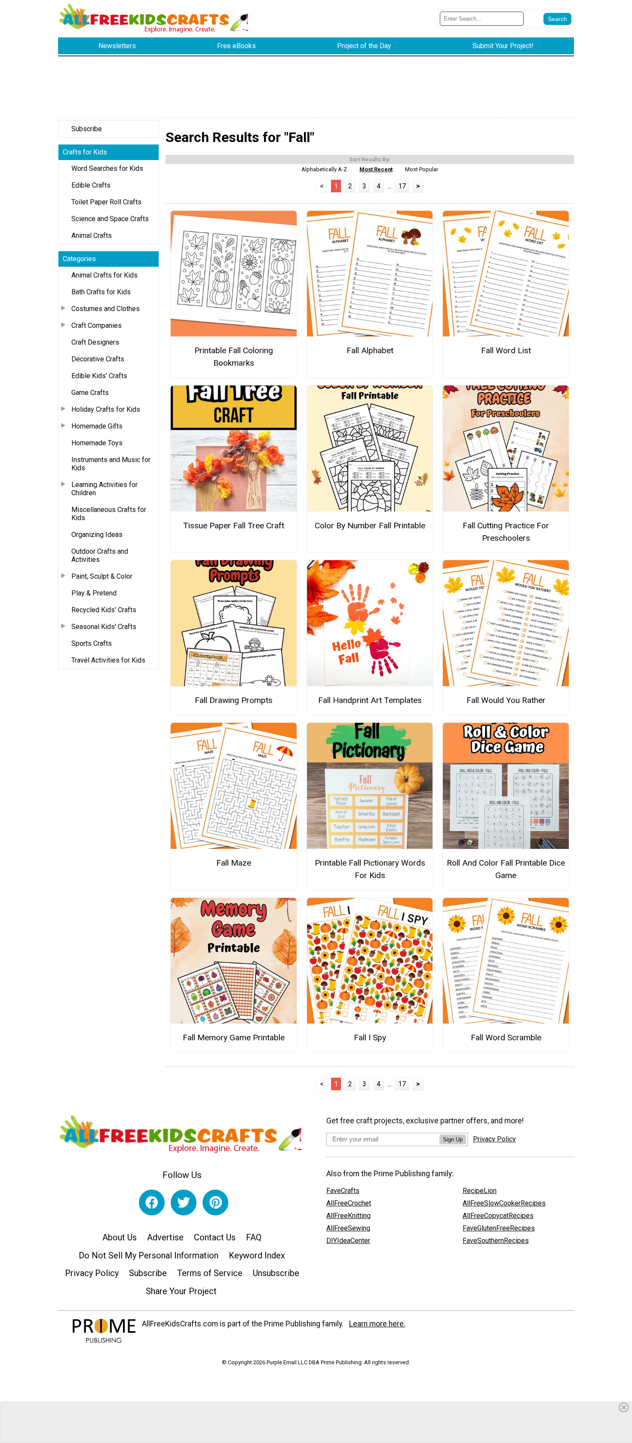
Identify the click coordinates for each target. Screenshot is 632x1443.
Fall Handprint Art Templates (370, 700)
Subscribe (86, 129)
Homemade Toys (97, 443)
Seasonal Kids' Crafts (103, 627)
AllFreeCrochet (348, 1203)
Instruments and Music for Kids (110, 464)
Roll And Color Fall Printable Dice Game (506, 869)
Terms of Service (209, 1273)
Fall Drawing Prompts (234, 700)
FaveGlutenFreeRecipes (499, 1228)
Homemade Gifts (97, 426)
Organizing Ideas (97, 534)
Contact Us (215, 1237)
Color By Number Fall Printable (370, 525)
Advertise (165, 1237)
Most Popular (421, 169)
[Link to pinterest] (215, 1202)
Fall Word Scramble (506, 1037)
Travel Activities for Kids (108, 660)
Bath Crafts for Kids (101, 292)
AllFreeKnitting (348, 1216)
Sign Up (453, 1139)
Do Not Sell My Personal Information (148, 1255)
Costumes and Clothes (105, 309)
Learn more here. (377, 1324)
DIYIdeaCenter (348, 1240)
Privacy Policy (92, 1273)
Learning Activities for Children (104, 489)
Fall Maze (233, 863)
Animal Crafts (91, 235)
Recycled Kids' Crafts (103, 610)
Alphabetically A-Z (324, 169)
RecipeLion (480, 1191)
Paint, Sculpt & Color (101, 576)
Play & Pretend (94, 593)
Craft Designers (95, 342)
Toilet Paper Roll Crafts (106, 202)
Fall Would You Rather (506, 700)
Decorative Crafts (97, 359)
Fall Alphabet (370, 350)
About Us (119, 1237)
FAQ (253, 1237)
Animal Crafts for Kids (104, 275)
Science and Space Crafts (110, 219)
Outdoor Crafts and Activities (99, 555)
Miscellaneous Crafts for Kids (108, 514)
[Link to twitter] (183, 1202)
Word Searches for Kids (107, 168)
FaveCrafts (342, 1191)
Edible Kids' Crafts (99, 376)
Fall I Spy (370, 1037)
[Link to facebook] (152, 1202)
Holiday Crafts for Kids (105, 409)
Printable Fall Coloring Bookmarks (233, 356)
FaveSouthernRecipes (496, 1240)
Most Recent (376, 169)
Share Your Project (181, 1291)
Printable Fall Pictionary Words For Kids (370, 869)
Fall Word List (506, 350)
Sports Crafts (91, 643)
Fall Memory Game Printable (234, 1037)
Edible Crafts (90, 185)
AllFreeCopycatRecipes (498, 1216)
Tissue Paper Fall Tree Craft (233, 525)
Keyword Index (257, 1255)
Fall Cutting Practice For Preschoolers (506, 532)
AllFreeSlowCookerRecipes (504, 1203)
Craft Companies (96, 325)
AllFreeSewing (348, 1228)
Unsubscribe (276, 1273)
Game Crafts (90, 392)
